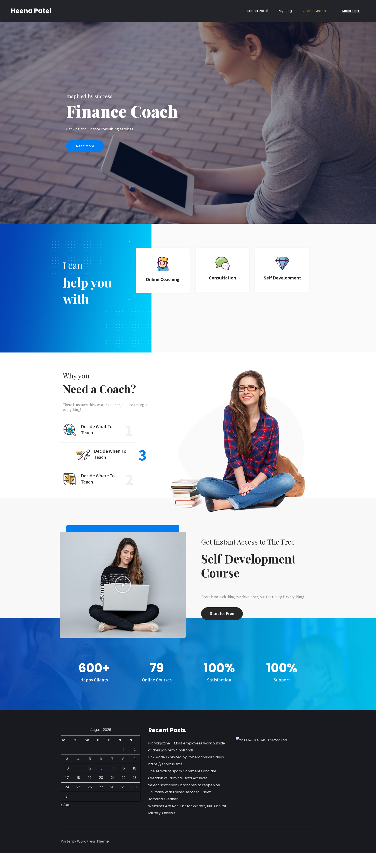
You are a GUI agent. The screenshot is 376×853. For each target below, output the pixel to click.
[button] (85, 146)
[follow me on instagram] (261, 740)
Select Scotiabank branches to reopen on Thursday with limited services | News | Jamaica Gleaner (184, 792)
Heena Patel (31, 10)
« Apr (65, 804)
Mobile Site (351, 11)
